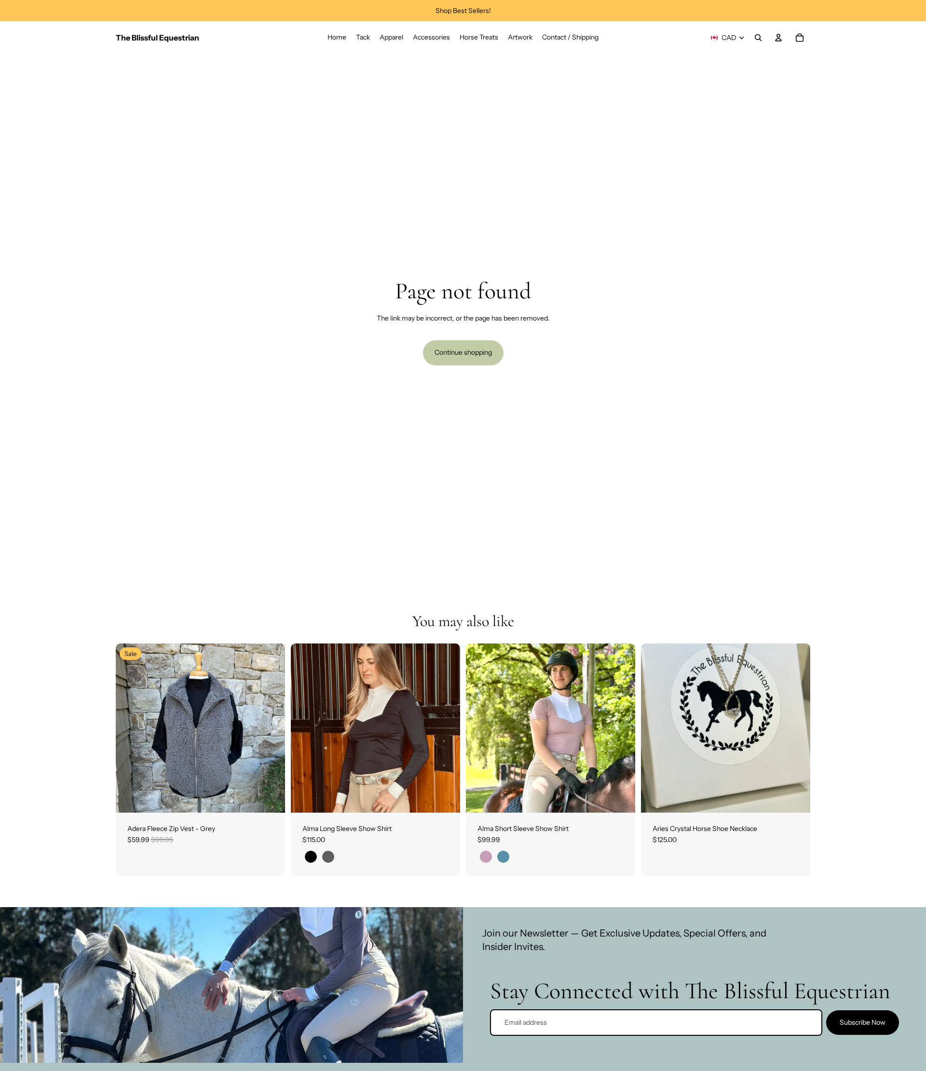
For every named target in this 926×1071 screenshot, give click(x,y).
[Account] (778, 37)
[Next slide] (270, 727)
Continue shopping (463, 352)
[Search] (758, 37)
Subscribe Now (862, 1022)
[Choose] (270, 797)
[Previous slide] (130, 727)
